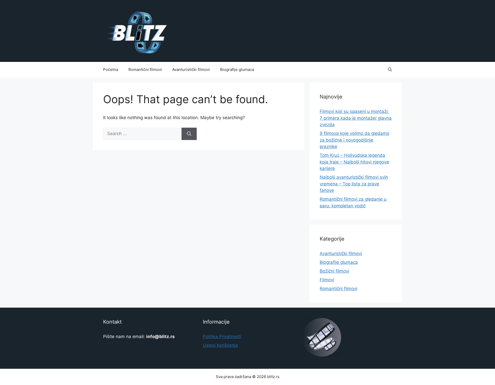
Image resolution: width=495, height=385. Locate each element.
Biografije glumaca (237, 69)
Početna (110, 69)
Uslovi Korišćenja (220, 345)
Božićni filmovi (334, 271)
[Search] (189, 134)
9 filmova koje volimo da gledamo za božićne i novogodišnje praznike (354, 140)
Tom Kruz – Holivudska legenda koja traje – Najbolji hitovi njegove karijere (354, 162)
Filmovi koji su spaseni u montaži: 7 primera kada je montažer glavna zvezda (356, 118)
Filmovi (327, 279)
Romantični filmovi (145, 69)
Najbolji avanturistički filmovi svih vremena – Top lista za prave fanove (354, 184)
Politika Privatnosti (222, 336)
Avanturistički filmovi (191, 69)
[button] (390, 69)
